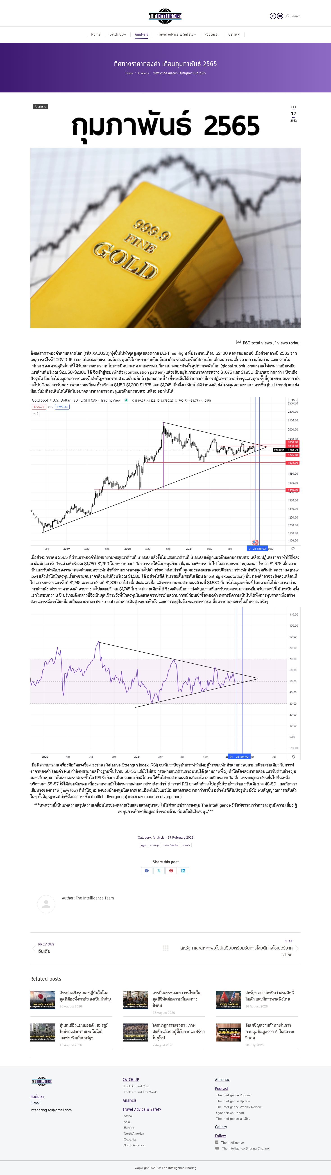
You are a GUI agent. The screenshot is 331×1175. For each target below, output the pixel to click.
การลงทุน (154, 845)
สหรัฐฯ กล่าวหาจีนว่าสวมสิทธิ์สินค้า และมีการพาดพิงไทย (269, 996)
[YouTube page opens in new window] (280, 16)
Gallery (221, 1127)
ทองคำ (186, 845)
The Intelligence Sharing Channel (246, 1148)
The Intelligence (232, 1142)
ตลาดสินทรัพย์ (171, 845)
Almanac (222, 1080)
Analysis (40, 106)
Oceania (130, 1139)
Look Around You (136, 1086)
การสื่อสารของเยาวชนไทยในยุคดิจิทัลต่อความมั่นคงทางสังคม (176, 999)
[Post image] (42, 1000)
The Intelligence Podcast (233, 1095)
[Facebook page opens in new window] (273, 16)
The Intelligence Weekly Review (238, 1107)
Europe (129, 1127)
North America (134, 1133)
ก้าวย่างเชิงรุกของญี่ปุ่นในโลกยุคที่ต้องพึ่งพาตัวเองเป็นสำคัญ (85, 996)
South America (134, 1145)
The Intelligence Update (233, 1101)
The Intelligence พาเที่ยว (233, 1118)
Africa (128, 1116)
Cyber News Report (230, 1113)
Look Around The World (141, 1092)
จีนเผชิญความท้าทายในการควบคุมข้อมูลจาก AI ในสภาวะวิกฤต (269, 1031)
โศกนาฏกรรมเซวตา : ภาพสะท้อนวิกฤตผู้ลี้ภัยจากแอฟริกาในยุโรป (179, 1031)
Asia (127, 1122)
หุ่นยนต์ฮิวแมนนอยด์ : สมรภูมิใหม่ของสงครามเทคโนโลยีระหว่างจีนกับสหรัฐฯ (84, 1031)
